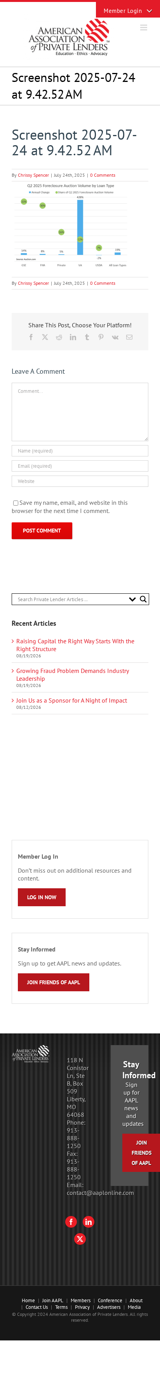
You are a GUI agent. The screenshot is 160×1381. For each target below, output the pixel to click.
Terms (61, 1307)
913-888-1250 (74, 1138)
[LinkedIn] (88, 1222)
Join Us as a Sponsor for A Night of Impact (71, 700)
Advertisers (108, 1307)
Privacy (82, 1307)
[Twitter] (80, 1239)
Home (28, 1300)
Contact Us (37, 1307)
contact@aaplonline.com (100, 1192)
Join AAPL (52, 1300)
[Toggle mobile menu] (144, 27)
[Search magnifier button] (143, 599)
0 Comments (102, 175)
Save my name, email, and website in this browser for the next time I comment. (70, 507)
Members (80, 1300)
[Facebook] (71, 1222)
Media (134, 1307)
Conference (110, 1300)
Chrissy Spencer (33, 175)
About (136, 1300)
